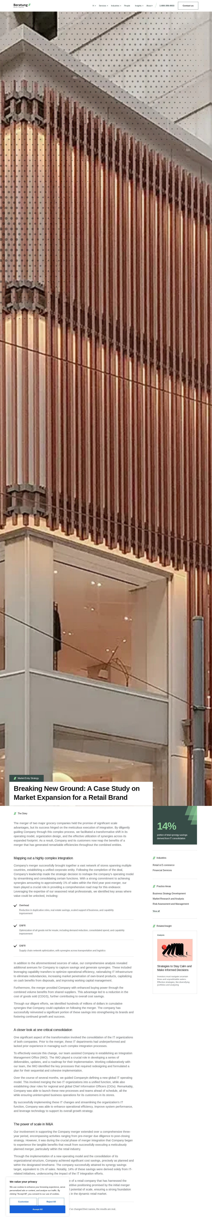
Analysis (160, 935)
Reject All (51, 1202)
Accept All (38, 1209)
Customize (23, 1202)
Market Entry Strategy (28, 778)
